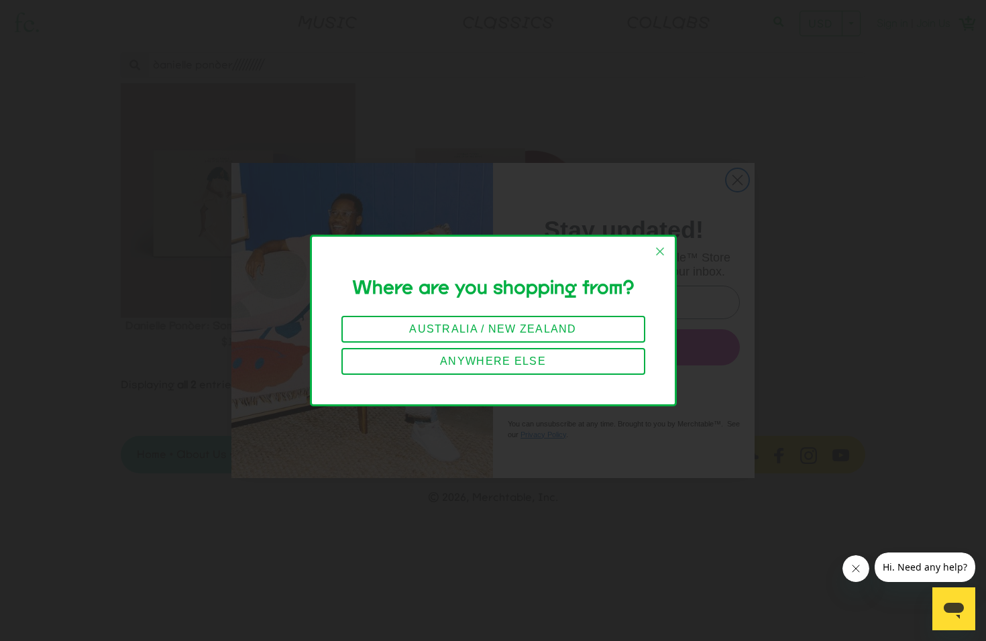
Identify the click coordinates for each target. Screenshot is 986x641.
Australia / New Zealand (492, 329)
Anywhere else (493, 361)
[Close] (660, 251)
